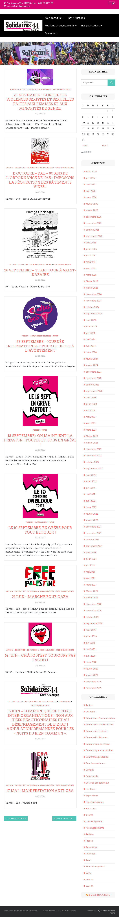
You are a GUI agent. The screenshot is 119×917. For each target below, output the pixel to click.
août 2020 (91, 630)
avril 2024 (90, 346)
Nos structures (76, 18)
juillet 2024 (91, 326)
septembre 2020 (94, 623)
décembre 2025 (93, 217)
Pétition (90, 834)
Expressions (41, 522)
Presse (89, 841)
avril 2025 (90, 268)
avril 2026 (90, 191)
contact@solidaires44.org (18, 6)
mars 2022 (91, 507)
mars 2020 (91, 662)
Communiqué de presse (98, 744)
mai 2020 (90, 649)
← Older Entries (15, 818)
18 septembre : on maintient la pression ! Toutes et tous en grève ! (40, 440)
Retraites (90, 853)
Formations (51, 33)
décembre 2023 (93, 372)
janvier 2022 (92, 520)
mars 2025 (91, 275)
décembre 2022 (93, 449)
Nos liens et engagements (60, 25)
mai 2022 (90, 494)
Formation (91, 808)
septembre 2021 (94, 546)
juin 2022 (90, 488)
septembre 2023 (94, 391)
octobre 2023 (92, 384)
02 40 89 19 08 (46, 3)
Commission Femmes (41, 89)
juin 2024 (90, 333)
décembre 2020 (93, 604)
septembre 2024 (94, 313)
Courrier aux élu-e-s (95, 763)
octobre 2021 (92, 539)
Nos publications (90, 25)
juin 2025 (90, 255)
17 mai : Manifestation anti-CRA (40, 791)
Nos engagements (61, 89)
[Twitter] (113, 3)
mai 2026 (90, 184)
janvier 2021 (92, 597)
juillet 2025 (91, 249)
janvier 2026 (92, 210)
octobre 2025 (92, 230)
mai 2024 (90, 339)
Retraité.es (91, 847)
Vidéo (89, 873)
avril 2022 (90, 501)
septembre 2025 (94, 236)
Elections (90, 789)
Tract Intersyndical (95, 866)
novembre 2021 (93, 533)
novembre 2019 (93, 688)
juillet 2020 (91, 636)
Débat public (92, 776)
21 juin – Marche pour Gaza (40, 597)
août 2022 (91, 475)
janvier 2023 (92, 442)
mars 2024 (91, 352)
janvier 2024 (92, 365)
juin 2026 (90, 178)
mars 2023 (91, 430)
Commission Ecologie (40, 264)
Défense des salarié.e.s (97, 783)
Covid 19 (90, 770)
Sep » (105, 145)
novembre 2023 (93, 378)
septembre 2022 (94, 468)
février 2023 (92, 436)
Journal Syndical (94, 821)
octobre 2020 (92, 617)
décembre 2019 (93, 681)
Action (13, 89)
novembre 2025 (93, 223)
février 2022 (92, 514)
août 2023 (91, 397)
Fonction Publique (95, 802)
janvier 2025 (92, 288)
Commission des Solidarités (40, 168)
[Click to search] (111, 82)
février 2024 (92, 359)
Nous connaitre (53, 18)
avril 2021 (90, 578)
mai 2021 (90, 572)
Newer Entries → (64, 818)
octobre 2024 (92, 307)
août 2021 (91, 552)
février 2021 (92, 591)
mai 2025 (90, 262)
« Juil (85, 145)
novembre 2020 (93, 610)
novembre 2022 (93, 455)
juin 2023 (90, 410)
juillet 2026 (91, 171)
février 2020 (92, 668)
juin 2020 (90, 643)
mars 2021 (91, 584)
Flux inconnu (99, 894)
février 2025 (92, 281)
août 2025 (91, 242)
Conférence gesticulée (97, 757)
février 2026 (92, 204)
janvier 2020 (92, 675)
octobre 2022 (92, 462)
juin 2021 (90, 565)
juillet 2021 (91, 559)
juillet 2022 (91, 481)
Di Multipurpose (107, 910)
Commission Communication (100, 718)
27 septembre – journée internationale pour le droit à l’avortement (40, 346)
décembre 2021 (93, 526)
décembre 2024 (93, 294)
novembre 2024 (93, 300)
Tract (55, 336)
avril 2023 (90, 423)
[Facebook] (110, 3)
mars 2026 (91, 197)
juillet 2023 (91, 404)
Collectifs (23, 89)
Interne (89, 815)
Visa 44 (89, 879)
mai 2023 (90, 417)
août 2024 (91, 320)
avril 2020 (90, 656)
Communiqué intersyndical (99, 750)
